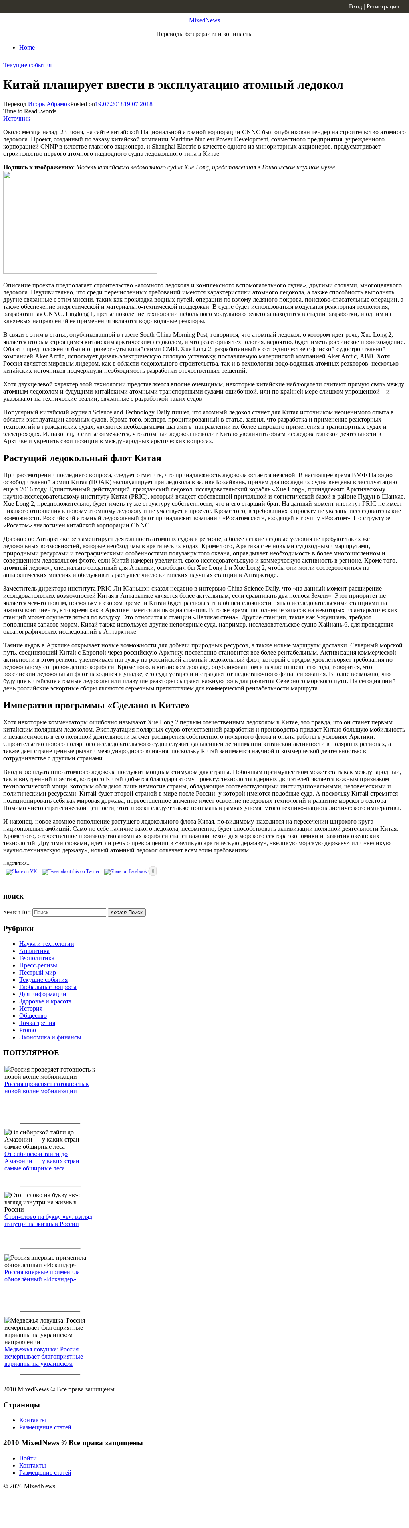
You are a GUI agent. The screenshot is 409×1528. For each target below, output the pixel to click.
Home (27, 47)
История (30, 1008)
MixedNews (204, 20)
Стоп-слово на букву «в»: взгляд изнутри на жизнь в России (48, 1220)
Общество (33, 1015)
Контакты (32, 1420)
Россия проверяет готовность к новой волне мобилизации (46, 1087)
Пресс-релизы (38, 965)
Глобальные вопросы (48, 986)
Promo (27, 1030)
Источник (16, 118)
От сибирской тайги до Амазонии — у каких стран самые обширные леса (41, 1161)
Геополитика (36, 958)
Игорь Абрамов (49, 104)
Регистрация (383, 6)
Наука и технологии (46, 943)
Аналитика (34, 950)
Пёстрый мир (37, 972)
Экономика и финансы (50, 1037)
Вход (355, 6)
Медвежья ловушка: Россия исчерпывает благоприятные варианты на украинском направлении (43, 1360)
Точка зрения (37, 1022)
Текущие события (27, 65)
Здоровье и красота (45, 1001)
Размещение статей (45, 1427)
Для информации (42, 994)
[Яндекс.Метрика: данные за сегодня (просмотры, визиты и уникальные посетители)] (66, 1500)
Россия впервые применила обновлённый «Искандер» (42, 1276)
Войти (28, 1458)
